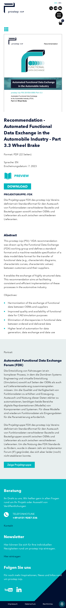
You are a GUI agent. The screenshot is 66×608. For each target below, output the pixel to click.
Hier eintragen (12, 556)
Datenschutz (30, 604)
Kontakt (8, 525)
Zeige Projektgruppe (19, 464)
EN (60, 3)
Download (17, 186)
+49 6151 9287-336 (25, 517)
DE (55, 3)
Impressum (13, 604)
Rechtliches (48, 604)
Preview (21, 176)
